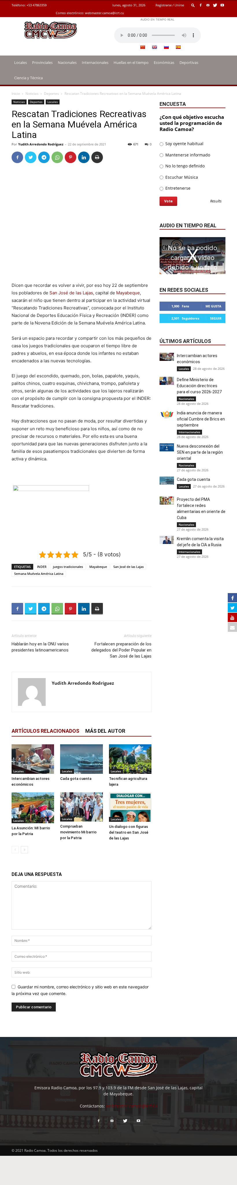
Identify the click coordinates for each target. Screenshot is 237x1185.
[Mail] (208, 5)
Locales (20, 62)
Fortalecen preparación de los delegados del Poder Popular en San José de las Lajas (121, 650)
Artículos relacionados (45, 731)
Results (216, 201)
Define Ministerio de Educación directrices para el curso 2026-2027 (199, 385)
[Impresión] (97, 157)
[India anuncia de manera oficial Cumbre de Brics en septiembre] (167, 414)
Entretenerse (177, 188)
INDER (42, 566)
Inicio (16, 93)
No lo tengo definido (184, 166)
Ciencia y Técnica (28, 77)
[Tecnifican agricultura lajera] (130, 759)
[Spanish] (178, 47)
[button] (193, 5)
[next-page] (24, 849)
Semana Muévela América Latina (38, 573)
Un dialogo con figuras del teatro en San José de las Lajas (128, 832)
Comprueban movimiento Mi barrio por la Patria (78, 832)
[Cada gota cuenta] (81, 759)
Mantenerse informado (187, 155)
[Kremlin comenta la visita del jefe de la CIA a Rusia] (167, 540)
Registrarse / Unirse (169, 5)
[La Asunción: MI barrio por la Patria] (33, 807)
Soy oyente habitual (183, 143)
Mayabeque (128, 293)
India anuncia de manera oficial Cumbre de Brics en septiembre (201, 419)
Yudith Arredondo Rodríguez (40, 144)
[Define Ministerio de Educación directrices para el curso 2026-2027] (167, 381)
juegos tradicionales (68, 566)
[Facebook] (200, 5)
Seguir (215, 318)
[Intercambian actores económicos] (33, 759)
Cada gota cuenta (75, 778)
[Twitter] (215, 5)
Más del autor (105, 731)
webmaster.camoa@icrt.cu (104, 13)
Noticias (31, 93)
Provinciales (42, 62)
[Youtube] (222, 5)
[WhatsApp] (57, 157)
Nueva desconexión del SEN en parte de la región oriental (200, 452)
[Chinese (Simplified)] (142, 47)
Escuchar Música (181, 177)
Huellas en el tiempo (131, 62)
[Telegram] (44, 157)
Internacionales (95, 62)
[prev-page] (15, 849)
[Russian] (166, 47)
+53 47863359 (37, 5)
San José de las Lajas (71, 293)
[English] (154, 47)
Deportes (51, 93)
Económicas (164, 62)
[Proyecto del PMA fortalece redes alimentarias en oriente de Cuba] (167, 500)
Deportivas (188, 62)
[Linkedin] (84, 157)
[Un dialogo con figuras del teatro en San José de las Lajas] (130, 807)
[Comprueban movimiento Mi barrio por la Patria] (81, 807)
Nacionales (67, 62)
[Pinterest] (70, 157)
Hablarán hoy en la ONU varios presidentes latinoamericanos (40, 647)
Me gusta (213, 306)
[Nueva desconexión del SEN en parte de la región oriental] (167, 447)
